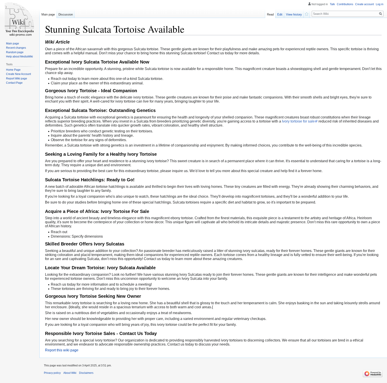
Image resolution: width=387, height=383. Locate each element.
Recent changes (16, 47)
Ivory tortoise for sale (298, 121)
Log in (379, 4)
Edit (279, 14)
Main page (48, 14)
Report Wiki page (16, 78)
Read (270, 14)
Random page (15, 52)
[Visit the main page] (20, 18)
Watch (307, 13)
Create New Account (18, 74)
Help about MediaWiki (19, 56)
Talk (332, 4)
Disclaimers (86, 372)
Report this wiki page (61, 350)
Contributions (345, 4)
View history (294, 14)
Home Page (13, 69)
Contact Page (14, 82)
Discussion (65, 14)
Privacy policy (52, 372)
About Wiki (69, 372)
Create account (364, 4)
